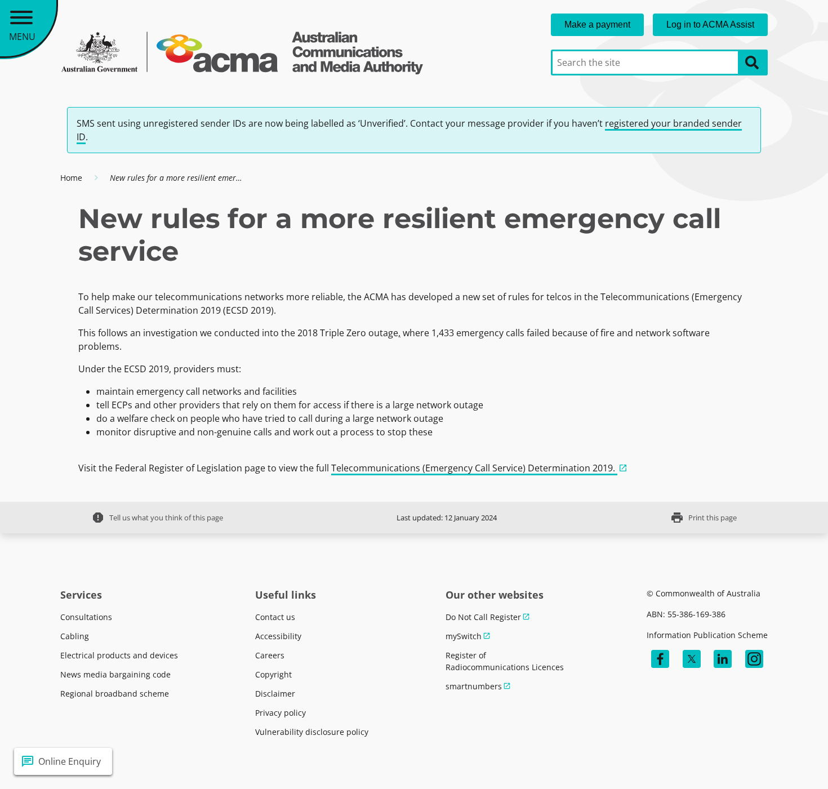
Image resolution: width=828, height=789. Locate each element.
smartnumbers (474, 686)
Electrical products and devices (119, 655)
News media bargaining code (115, 674)
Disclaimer (275, 693)
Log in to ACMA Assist (710, 24)
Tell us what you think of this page (157, 517)
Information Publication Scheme (707, 635)
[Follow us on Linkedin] (723, 659)
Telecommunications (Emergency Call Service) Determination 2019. (474, 468)
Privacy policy (280, 712)
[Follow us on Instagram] (754, 659)
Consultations (86, 617)
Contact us (275, 617)
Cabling (74, 636)
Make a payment (597, 24)
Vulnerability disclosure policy (311, 731)
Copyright (273, 674)
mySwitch (464, 636)
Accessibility (278, 636)
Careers (269, 655)
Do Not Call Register (483, 617)
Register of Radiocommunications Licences (505, 661)
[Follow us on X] (692, 659)
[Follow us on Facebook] (660, 659)
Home (71, 177)
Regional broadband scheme (114, 693)
